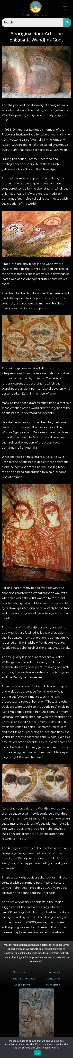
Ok (37, 1053)
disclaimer (53, 985)
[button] (64, 8)
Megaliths (20, 972)
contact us (53, 978)
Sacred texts (21, 985)
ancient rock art (24, 978)
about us (54, 972)
